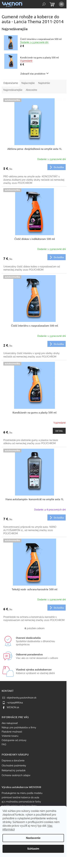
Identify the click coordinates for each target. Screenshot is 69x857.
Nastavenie (33, 838)
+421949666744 (15, 702)
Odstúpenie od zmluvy (14, 740)
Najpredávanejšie (12, 90)
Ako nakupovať (10, 723)
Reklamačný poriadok (13, 770)
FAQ (4, 744)
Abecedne (31, 90)
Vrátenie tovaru (10, 736)
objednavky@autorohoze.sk (21, 697)
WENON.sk (13, 707)
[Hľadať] (44, 4)
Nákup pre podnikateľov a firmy (19, 727)
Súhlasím (33, 848)
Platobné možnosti (12, 731)
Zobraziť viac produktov (32, 73)
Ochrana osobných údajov (16, 775)
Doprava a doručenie (13, 760)
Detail (59, 430)
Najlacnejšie (28, 83)
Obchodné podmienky (14, 765)
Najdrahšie (44, 83)
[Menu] (61, 4)
